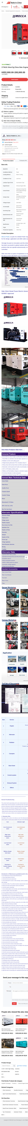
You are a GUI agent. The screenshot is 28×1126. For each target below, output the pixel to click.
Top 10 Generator (7, 1112)
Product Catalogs (22, 1065)
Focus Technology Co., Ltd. (18, 1120)
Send (14, 1003)
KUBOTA (17, 1074)
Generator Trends (18, 1112)
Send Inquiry (14, 79)
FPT (2, 1074)
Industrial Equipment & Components (13, 11)
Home (2, 11)
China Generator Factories (9, 1101)
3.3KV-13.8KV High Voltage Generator (10, 1068)
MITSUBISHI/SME (5, 1071)
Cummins (17, 1068)
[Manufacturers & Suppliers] (14, 2)
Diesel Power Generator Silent (9, 1108)
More (2, 1114)
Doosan (17, 1071)
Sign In (3, 153)
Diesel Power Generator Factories (10, 1104)
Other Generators (7, 1090)
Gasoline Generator (18, 1090)
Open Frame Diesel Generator (9, 1093)
